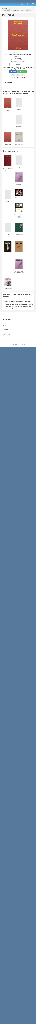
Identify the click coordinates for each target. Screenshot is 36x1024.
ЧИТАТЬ (23, 71)
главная (5, 324)
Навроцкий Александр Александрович (14, 10)
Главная (4, 8)
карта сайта (20, 324)
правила (25, 324)
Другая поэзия (18, 52)
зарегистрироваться (11, 308)
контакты (13, 324)
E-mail (8, 334)
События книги (18, 64)
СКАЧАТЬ (14, 71)
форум (9, 324)
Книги (9, 8)
